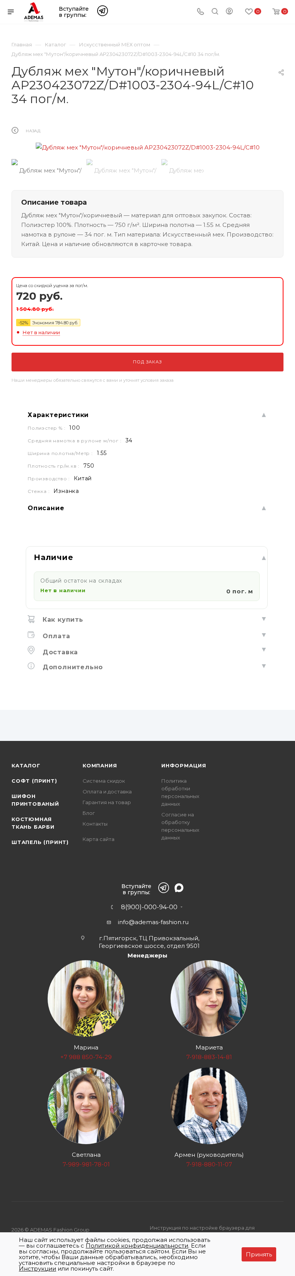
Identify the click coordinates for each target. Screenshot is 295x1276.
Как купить (61, 619)
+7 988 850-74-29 (86, 1057)
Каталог (26, 765)
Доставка (59, 652)
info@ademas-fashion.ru (153, 922)
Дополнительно (71, 667)
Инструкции (37, 1268)
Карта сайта (98, 839)
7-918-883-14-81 (209, 1057)
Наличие (53, 557)
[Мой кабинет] (229, 12)
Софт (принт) (34, 781)
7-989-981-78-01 (86, 1164)
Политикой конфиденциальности (137, 1245)
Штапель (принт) (40, 842)
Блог (89, 813)
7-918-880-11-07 (209, 1164)
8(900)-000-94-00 (149, 907)
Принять (259, 1254)
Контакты (95, 824)
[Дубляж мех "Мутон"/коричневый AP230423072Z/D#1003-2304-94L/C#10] (147, 147)
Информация (183, 765)
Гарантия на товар (107, 802)
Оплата (55, 636)
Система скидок (104, 781)
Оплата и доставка (107, 791)
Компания (100, 765)
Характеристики (58, 415)
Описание (46, 508)
